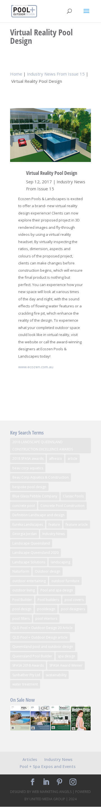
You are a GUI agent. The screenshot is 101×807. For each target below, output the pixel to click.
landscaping (60, 562)
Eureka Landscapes (27, 524)
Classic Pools (73, 496)
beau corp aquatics (27, 468)
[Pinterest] (59, 782)
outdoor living (23, 590)
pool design (21, 609)
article (72, 458)
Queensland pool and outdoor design (42, 646)
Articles (29, 759)
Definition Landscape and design (38, 515)
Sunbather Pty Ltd (26, 675)
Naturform (20, 571)
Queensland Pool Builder (32, 656)
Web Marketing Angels (52, 791)
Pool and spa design (56, 590)
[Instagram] (73, 782)
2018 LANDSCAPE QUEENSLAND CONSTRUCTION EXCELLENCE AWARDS (42, 446)
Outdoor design (47, 571)
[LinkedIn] (46, 782)
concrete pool (23, 505)
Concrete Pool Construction (62, 505)
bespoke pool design (29, 486)
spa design (66, 656)
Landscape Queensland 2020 (35, 552)
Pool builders (48, 599)
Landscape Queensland (31, 543)
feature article (77, 524)
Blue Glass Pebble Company (34, 496)
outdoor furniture (65, 581)
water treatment (25, 684)
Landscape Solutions (28, 562)
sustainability (56, 675)
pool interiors (46, 618)
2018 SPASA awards (27, 458)
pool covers (74, 599)
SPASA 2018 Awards (28, 665)
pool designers (73, 609)
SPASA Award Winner (65, 665)
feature (54, 524)
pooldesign (46, 609)
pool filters (21, 618)
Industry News (53, 533)
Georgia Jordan (24, 533)
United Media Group (47, 799)
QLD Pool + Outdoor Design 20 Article (42, 627)
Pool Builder (22, 599)
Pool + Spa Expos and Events (47, 766)
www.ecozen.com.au (35, 366)
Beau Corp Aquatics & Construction (40, 477)
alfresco (55, 458)
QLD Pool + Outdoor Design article (40, 637)
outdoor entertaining (29, 581)
